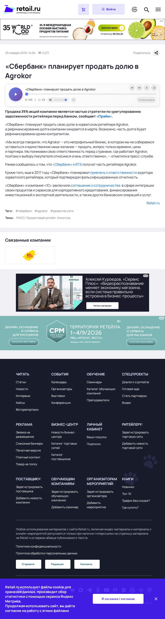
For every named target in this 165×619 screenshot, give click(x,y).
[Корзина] (83, 9)
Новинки (128, 487)
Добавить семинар (64, 507)
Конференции (61, 403)
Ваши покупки (97, 437)
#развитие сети (62, 211)
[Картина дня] (134, 9)
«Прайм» (104, 116)
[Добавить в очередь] (147, 88)
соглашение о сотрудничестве (95, 185)
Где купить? (130, 507)
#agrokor (41, 211)
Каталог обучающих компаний (101, 391)
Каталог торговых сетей (64, 445)
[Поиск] (147, 9)
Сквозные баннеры (29, 443)
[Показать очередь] (154, 88)
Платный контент (28, 457)
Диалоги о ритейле (135, 382)
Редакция (57, 564)
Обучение (96, 374)
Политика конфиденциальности (38, 546)
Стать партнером (134, 396)
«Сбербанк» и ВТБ (67, 164)
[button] (31, 374)
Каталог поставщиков (60, 457)
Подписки (94, 444)
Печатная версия (28, 450)
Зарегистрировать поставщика (29, 489)
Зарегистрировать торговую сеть (135, 434)
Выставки (58, 396)
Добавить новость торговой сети (135, 445)
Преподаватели (98, 400)
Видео (126, 403)
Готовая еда (130, 389)
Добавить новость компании (29, 500)
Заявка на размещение (25, 434)
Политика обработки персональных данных (46, 553)
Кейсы (20, 403)
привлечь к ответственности (113, 172)
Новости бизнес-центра (63, 434)
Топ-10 (126, 494)
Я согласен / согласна (118, 599)
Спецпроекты (135, 374)
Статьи (21, 382)
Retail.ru (153, 203)
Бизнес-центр (64, 424)
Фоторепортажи (27, 409)
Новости (22, 389)
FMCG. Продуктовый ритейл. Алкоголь (43, 218)
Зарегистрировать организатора (100, 493)
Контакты (86, 564)
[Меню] (158, 9)
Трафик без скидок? (136, 501)
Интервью (23, 396)
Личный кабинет (94, 426)
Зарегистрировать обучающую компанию (64, 495)
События (60, 374)
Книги (127, 479)
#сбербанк (23, 211)
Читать (22, 374)
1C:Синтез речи (146, 99)
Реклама (24, 424)
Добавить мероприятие (96, 505)
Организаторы (61, 389)
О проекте (28, 564)
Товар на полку (26, 464)
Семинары (94, 382)
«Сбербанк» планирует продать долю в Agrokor (60, 89)
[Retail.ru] (30, 9)
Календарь (59, 382)
